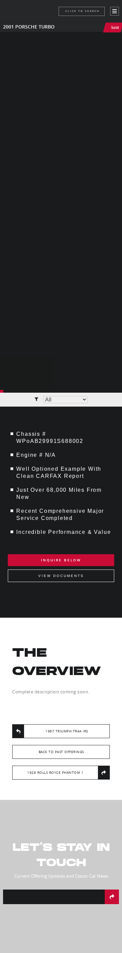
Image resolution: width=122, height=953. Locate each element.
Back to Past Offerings (61, 752)
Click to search (82, 11)
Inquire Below (61, 560)
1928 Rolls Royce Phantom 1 (55, 772)
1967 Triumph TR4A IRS (66, 731)
